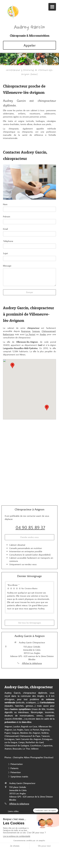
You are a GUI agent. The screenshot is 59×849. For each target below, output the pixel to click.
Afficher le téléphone (32, 663)
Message (7, 265)
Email (5, 228)
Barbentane (8, 334)
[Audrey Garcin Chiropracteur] (13, 18)
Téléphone (8, 241)
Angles (43, 334)
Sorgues (36, 331)
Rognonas (25, 331)
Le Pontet (30, 334)
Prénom (6, 216)
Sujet (5, 253)
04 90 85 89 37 (30, 527)
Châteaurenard (49, 331)
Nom (5, 204)
